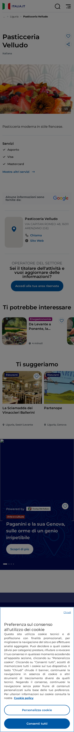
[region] (37, 669)
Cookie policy (24, 698)
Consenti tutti (37, 723)
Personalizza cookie (37, 710)
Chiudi (67, 612)
